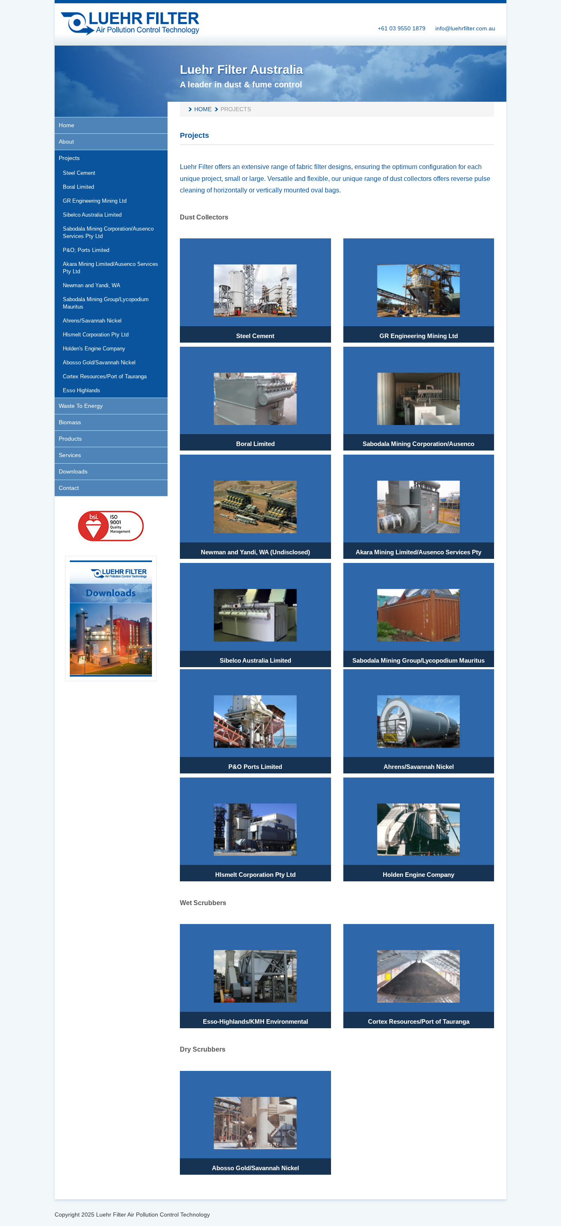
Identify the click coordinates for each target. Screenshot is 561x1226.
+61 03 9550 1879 (401, 28)
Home (203, 109)
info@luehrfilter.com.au (465, 28)
